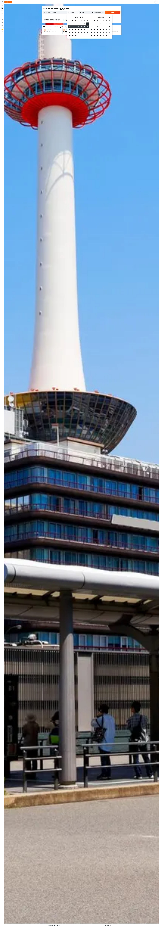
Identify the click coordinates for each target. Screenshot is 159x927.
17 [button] (78, 29)
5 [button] (84, 23)
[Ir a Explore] (2, 17)
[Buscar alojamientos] (2, 8)
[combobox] (56, 12)
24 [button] (78, 32)
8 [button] (72, 26)
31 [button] (106, 35)
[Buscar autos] (2, 11)
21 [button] (69, 32)
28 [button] (69, 35)
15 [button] (72, 29)
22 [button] (72, 32)
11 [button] (81, 26)
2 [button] (75, 23)
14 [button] (69, 29)
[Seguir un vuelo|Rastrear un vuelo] (2, 19)
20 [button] (87, 29)
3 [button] (78, 23)
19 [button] (84, 29)
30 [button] (75, 35)
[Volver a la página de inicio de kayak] (8, 2)
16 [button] (75, 29)
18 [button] (81, 29)
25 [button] (81, 32)
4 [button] (81, 23)
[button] (2, 2)
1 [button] (100, 23)
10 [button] (78, 26)
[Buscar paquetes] (2, 13)
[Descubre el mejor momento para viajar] (2, 22)
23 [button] (75, 32)
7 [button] (97, 26)
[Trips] (2, 26)
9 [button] (75, 26)
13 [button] (87, 26)
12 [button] (84, 26)
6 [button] (87, 23)
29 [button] (72, 35)
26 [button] (84, 32)
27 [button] (87, 32)
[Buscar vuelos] (2, 5)
